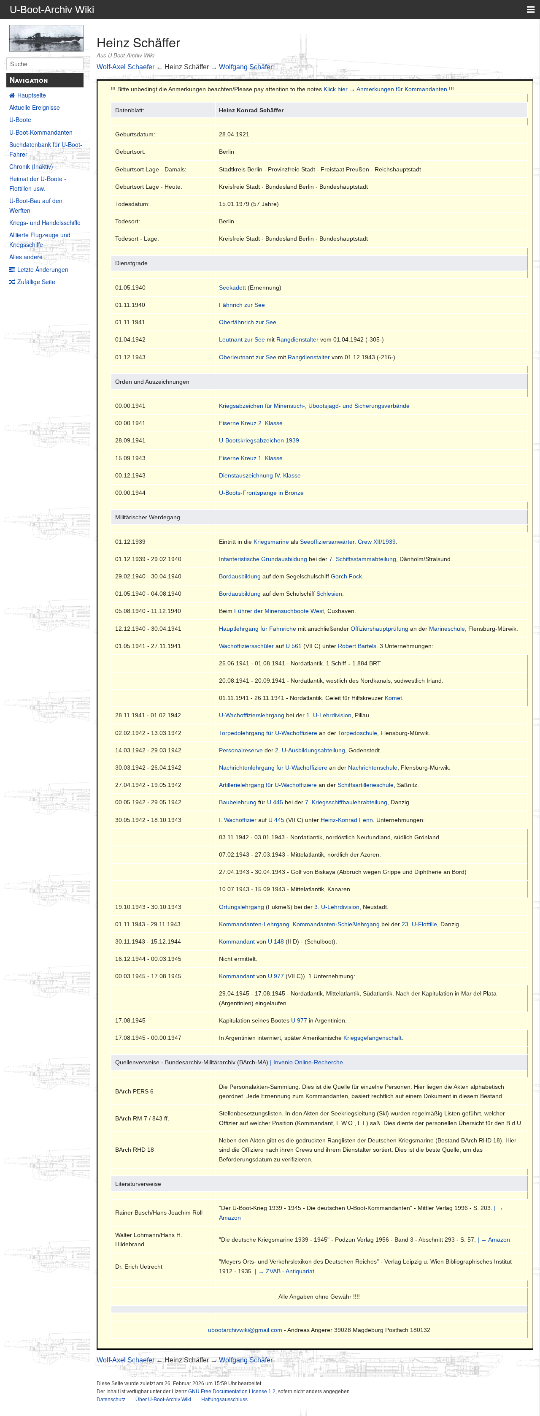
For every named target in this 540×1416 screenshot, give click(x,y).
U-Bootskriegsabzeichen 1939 (259, 440)
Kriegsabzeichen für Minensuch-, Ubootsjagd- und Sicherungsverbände (314, 405)
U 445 (275, 802)
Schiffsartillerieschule (366, 784)
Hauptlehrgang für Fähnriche (257, 628)
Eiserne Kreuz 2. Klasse (251, 423)
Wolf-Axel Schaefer (125, 67)
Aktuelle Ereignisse (34, 107)
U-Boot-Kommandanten (41, 132)
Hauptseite (31, 95)
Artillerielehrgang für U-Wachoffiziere (268, 784)
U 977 (276, 976)
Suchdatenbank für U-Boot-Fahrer (45, 149)
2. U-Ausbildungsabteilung (310, 750)
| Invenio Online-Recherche (306, 1062)
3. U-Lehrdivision (336, 906)
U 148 (276, 941)
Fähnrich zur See (242, 304)
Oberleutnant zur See (247, 357)
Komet (393, 697)
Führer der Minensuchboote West (279, 611)
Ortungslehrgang (241, 906)
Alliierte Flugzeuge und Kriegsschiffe (39, 239)
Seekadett (232, 287)
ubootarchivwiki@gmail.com (245, 1329)
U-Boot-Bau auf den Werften (35, 205)
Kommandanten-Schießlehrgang (336, 924)
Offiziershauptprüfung (379, 628)
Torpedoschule (357, 733)
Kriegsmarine (271, 541)
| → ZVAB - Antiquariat (284, 1271)
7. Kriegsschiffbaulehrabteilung (346, 802)
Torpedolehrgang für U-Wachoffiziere (268, 733)
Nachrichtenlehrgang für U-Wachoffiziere (273, 767)
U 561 (294, 646)
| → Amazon (494, 1239)
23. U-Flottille (419, 924)
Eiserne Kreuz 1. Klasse (251, 458)
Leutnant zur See (242, 339)
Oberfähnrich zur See (247, 322)
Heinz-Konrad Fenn (347, 820)
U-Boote (20, 119)
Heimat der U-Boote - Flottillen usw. (37, 183)
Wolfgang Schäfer (246, 67)
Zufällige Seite (36, 281)
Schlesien (329, 593)
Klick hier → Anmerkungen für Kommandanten (385, 89)
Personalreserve (241, 750)
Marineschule (447, 628)
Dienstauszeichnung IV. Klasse (260, 475)
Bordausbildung (240, 576)
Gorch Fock (346, 576)
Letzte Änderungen (42, 269)
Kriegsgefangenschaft (372, 1037)
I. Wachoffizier (237, 820)
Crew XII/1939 (377, 541)
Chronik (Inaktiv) (31, 166)
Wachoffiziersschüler (246, 646)
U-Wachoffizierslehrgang (251, 715)
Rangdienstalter (297, 339)
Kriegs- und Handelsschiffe (45, 222)
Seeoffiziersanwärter (327, 541)
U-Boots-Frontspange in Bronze (261, 492)
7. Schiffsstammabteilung (362, 559)
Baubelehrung (237, 802)
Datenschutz (111, 1399)
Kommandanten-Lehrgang (254, 924)
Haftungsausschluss (224, 1399)
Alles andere (26, 256)
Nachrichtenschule (372, 767)
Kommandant (237, 941)
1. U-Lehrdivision (328, 715)
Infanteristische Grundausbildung (263, 559)
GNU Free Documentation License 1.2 (231, 1391)
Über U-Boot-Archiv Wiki (163, 1399)
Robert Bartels (357, 646)
